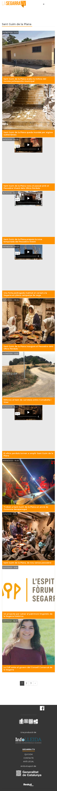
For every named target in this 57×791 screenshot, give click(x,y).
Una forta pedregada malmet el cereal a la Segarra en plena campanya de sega (25, 294)
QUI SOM (28, 754)
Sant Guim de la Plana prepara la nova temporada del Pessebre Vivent (23, 240)
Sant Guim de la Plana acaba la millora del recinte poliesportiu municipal (25, 80)
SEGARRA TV (28, 749)
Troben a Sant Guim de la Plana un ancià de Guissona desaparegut (26, 508)
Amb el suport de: (28, 766)
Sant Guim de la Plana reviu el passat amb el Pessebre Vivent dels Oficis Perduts (26, 187)
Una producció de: (28, 732)
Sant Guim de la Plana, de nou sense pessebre (27, 563)
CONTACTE (29, 758)
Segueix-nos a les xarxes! (25, 708)
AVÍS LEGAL (28, 761)
